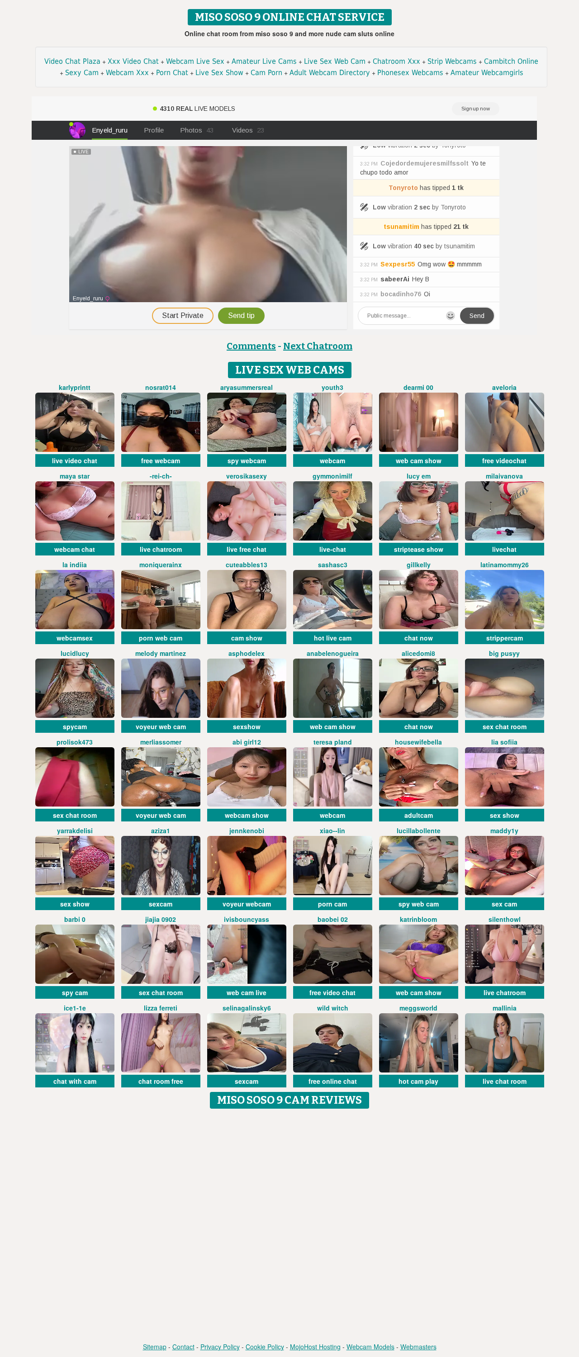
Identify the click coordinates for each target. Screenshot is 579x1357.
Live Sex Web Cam (334, 61)
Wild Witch (332, 1007)
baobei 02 (333, 919)
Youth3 (332, 387)
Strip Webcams (452, 61)
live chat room (505, 1081)
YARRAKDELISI (75, 830)
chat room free (160, 1081)
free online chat (332, 1081)
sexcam (160, 903)
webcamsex (75, 637)
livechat (504, 549)
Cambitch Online (511, 61)
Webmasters (418, 1346)
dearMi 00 (418, 387)
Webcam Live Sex (195, 61)
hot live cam (332, 637)
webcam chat (74, 549)
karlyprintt (74, 387)
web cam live (246, 992)
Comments (251, 346)
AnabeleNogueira (333, 653)
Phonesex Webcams (410, 72)
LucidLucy (75, 653)
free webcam (160, 460)
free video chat (332, 992)
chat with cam (74, 1081)
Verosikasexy (246, 475)
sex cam (504, 903)
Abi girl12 (247, 741)
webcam (332, 460)
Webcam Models (370, 1346)
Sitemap (154, 1346)
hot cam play (418, 1081)
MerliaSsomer (160, 741)
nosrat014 (160, 387)
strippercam (504, 637)
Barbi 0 (74, 919)
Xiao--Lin (332, 830)
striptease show (418, 549)
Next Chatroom (317, 346)
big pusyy (504, 653)
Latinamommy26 (504, 564)
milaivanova (504, 475)
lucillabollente (419, 830)
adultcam (418, 815)
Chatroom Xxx (396, 61)
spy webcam (247, 460)
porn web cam (160, 637)
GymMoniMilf (332, 475)
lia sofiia (504, 741)
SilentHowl (505, 919)
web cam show (418, 460)
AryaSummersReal (246, 387)
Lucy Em (419, 475)
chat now (418, 637)
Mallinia (505, 1007)
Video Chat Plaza (72, 61)
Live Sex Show (219, 72)
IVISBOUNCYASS (246, 919)
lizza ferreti (160, 1007)
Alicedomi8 (418, 653)
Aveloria (504, 387)
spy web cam (419, 903)
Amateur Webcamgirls (487, 72)
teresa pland (332, 741)
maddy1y (504, 830)
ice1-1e (75, 1007)
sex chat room (505, 726)
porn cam (332, 903)
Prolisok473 (75, 741)
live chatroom (161, 549)
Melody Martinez (160, 653)
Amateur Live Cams (264, 61)
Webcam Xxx (127, 72)
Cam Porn (266, 72)
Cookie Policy (265, 1346)
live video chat (74, 460)
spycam (75, 726)
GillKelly (419, 564)
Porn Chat (172, 72)
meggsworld (418, 1007)
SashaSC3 (332, 564)
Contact (183, 1346)
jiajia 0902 (160, 919)
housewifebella (418, 741)
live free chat (246, 549)
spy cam (75, 992)
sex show (504, 815)
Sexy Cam (82, 72)
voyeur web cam (161, 726)
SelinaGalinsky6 (247, 1007)
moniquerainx (160, 564)
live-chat (332, 549)
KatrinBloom (418, 919)
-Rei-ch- (161, 475)
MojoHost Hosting (315, 1346)
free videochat (504, 460)
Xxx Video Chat (133, 61)
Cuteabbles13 (246, 564)
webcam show (247, 815)
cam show (246, 637)
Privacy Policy (220, 1346)
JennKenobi (246, 830)
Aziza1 (160, 830)
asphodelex (246, 653)
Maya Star (75, 475)
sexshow (247, 726)
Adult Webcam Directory (330, 72)
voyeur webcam (247, 903)
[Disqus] (289, 1226)
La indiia (74, 564)
